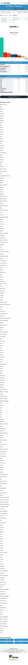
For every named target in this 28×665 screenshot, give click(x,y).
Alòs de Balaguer (3, 152)
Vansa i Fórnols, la (3, 603)
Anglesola (2, 159)
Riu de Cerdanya (3, 488)
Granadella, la (2, 311)
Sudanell (1, 538)
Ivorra (1, 338)
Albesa (1, 122)
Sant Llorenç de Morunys (5, 504)
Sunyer (1, 541)
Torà (1, 561)
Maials (1, 371)
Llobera (1, 368)
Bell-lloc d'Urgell (3, 198)
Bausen (1, 189)
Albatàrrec (2, 120)
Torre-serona (2, 584)
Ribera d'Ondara (3, 481)
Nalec (1, 403)
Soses (1, 536)
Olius (1, 417)
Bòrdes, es (2, 214)
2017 (9, 12)
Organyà (1, 426)
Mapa (25, 651)
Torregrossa (2, 577)
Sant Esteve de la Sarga (4, 497)
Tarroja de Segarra (3, 552)
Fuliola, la (2, 297)
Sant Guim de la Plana (4, 501)
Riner (1, 485)
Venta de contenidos (11, 650)
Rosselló (1, 490)
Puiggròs (1, 472)
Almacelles (2, 145)
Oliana (1, 412)
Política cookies (11, 651)
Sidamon (1, 524)
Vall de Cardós (2, 593)
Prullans (1, 469)
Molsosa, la (2, 387)
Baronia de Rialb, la (3, 184)
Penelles (1, 435)
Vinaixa (1, 632)
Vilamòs (1, 614)
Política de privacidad (4, 651)
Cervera (1, 249)
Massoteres (2, 377)
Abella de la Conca (3, 104)
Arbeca (1, 161)
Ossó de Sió (2, 430)
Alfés (1, 136)
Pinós (1, 442)
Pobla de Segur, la (3, 451)
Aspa (1, 173)
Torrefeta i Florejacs (4, 575)
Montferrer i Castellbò (4, 391)
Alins (1, 143)
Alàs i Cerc (2, 116)
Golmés (1, 306)
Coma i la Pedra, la (3, 263)
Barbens (1, 182)
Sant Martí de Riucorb (4, 506)
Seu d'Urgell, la (3, 522)
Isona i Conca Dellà (3, 331)
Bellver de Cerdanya (4, 205)
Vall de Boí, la (2, 591)
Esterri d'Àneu (2, 281)
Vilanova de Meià (3, 623)
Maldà (1, 373)
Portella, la (2, 460)
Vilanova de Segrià (3, 626)
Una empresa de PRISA (14, 656)
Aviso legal (21, 650)
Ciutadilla (2, 253)
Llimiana (1, 366)
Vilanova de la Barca (4, 619)
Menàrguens (2, 380)
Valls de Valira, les (3, 600)
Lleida (1, 361)
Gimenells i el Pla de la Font (5, 304)
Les (0, 348)
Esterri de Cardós (3, 283)
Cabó (1, 226)
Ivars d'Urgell (2, 336)
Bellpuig (1, 203)
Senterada (2, 515)
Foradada (2, 295)
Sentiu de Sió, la (3, 518)
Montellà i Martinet (3, 389)
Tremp (1, 587)
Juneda (1, 345)
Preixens (1, 467)
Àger (1, 106)
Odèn (1, 410)
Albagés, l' (2, 118)
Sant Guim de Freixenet (4, 499)
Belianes (1, 191)
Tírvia (1, 557)
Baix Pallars (2, 178)
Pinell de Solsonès (3, 439)
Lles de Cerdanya (3, 364)
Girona (21, 639)
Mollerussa (2, 384)
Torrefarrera (2, 573)
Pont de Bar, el (3, 453)
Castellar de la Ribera (4, 233)
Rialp (1, 479)
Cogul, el (1, 258)
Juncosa (1, 343)
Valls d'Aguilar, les (3, 598)
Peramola (2, 437)
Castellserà (2, 244)
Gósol (1, 309)
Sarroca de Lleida (3, 513)
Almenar (1, 150)
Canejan (1, 230)
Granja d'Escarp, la (3, 313)
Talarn (1, 543)
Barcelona (7, 639)
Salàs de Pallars (3, 492)
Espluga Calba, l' (3, 272)
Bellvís (1, 207)
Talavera (1, 545)
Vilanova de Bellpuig (4, 616)
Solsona (1, 529)
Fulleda (1, 299)
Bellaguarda (2, 194)
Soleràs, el (2, 527)
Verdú (1, 605)
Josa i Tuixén (2, 341)
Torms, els (2, 564)
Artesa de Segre (3, 171)
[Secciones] (1, 3)
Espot (1, 274)
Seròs (1, 520)
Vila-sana (2, 628)
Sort (1, 534)
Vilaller (1, 612)
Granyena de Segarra (4, 320)
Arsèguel (1, 166)
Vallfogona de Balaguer (4, 596)
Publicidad (17, 650)
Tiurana (1, 559)
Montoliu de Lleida (3, 396)
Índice (17, 652)
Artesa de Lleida (3, 168)
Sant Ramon (2, 508)
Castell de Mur (2, 237)
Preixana (1, 465)
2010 (25, 12)
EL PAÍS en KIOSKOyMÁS (11, 652)
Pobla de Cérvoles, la (4, 449)
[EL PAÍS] (6, 3)
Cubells (1, 269)
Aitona (1, 111)
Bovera (1, 221)
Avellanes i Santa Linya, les (5, 175)
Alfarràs (1, 134)
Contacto (5, 650)
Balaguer (1, 180)
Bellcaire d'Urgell (3, 196)
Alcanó (1, 127)
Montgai (1, 394)
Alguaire (1, 141)
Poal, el (1, 446)
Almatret (1, 148)
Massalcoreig (2, 375)
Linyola (1, 350)
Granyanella (2, 315)
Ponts (1, 458)
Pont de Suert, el (3, 456)
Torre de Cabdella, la (4, 570)
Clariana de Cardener (4, 256)
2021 (3, 12)
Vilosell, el (2, 630)
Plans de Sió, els (3, 444)
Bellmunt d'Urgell (3, 201)
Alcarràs (1, 129)
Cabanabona (2, 224)
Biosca (1, 212)
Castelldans (2, 235)
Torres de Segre (3, 582)
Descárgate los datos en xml (14, 96)
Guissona (1, 327)
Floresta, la (2, 290)
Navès (1, 407)
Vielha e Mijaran (3, 607)
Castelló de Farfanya (4, 242)
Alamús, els (2, 113)
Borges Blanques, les (4, 217)
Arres (1, 164)
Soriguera (2, 531)
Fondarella (2, 292)
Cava (1, 247)
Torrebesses (2, 568)
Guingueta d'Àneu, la (4, 325)
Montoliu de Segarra (4, 398)
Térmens (1, 554)
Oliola (1, 414)
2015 (14, 12)
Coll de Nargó (2, 260)
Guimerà (1, 322)
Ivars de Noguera (3, 334)
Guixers (1, 329)
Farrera (1, 286)
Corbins (1, 267)
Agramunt (2, 109)
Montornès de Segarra (4, 400)
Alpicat (1, 155)
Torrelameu (2, 580)
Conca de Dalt (2, 265)
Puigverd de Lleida (3, 476)
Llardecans (2, 357)
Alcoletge (2, 132)
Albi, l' (1, 125)
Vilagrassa (2, 609)
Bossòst (1, 219)
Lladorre (1, 352)
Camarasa (2, 228)
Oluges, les (2, 419)
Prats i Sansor (2, 462)
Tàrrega (1, 547)
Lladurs (1, 354)
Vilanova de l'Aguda (3, 621)
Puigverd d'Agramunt (4, 474)
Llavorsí (1, 359)
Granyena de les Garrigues (5, 318)
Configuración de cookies (19, 651)
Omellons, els (2, 421)
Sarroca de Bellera (3, 511)
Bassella (1, 187)
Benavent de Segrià (3, 210)
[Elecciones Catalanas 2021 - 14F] (14, 6)
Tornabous (2, 566)
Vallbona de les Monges (4, 589)
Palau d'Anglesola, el (4, 433)
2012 (19, 12)
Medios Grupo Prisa (14, 660)
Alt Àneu (1, 157)
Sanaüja (1, 495)
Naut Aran (2, 405)
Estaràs (1, 279)
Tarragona (21, 642)
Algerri (1, 139)
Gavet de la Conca (3, 302)
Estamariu (2, 276)
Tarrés (1, 550)
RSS (19, 652)
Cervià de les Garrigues (4, 251)
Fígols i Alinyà (2, 288)
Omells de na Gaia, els (4, 423)
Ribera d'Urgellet (3, 483)
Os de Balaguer (3, 428)
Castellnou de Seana (4, 240)
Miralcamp (2, 382)
